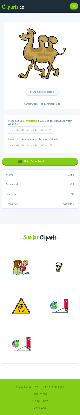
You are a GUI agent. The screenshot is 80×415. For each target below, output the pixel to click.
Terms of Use (39, 393)
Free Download (34, 161)
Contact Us (40, 407)
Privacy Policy (40, 400)
